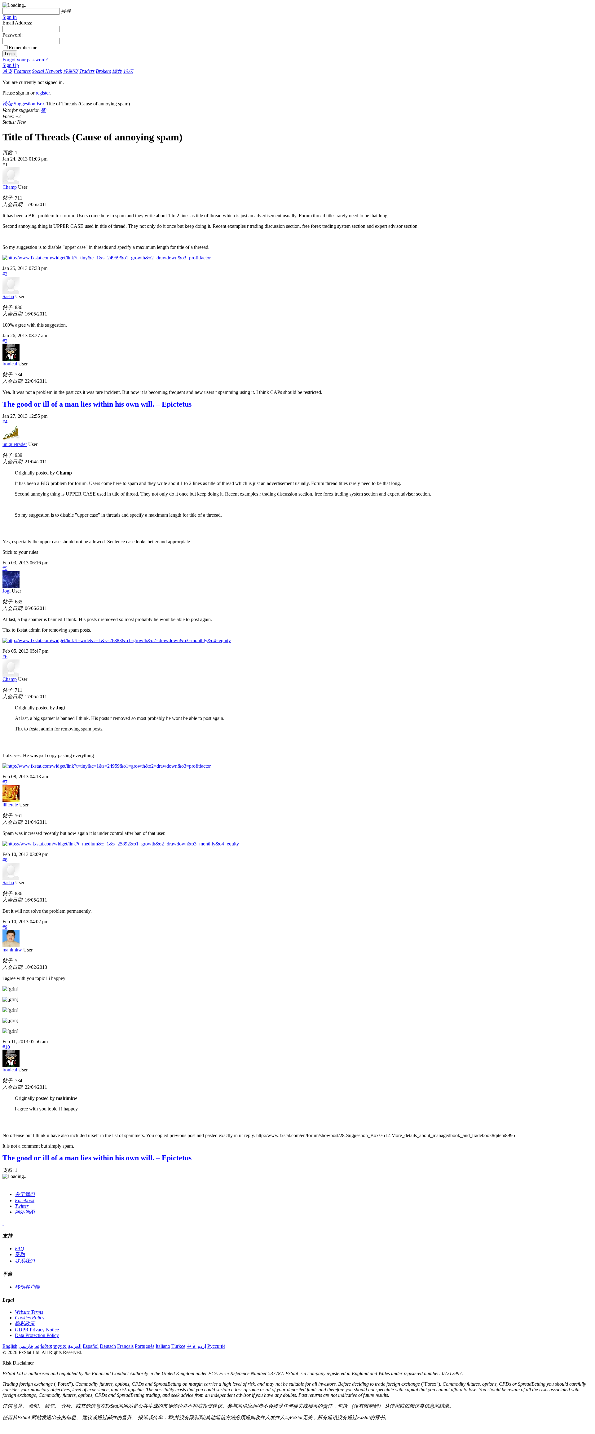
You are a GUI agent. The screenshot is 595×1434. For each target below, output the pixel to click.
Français (125, 1346)
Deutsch (108, 1346)
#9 (4, 927)
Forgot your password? (25, 59)
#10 (6, 1047)
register (43, 92)
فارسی (26, 1346)
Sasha (8, 296)
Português (144, 1346)
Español (91, 1346)
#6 (4, 656)
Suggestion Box (29, 103)
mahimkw (12, 949)
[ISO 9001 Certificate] (3, 1223)
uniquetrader (14, 444)
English (9, 1346)
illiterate (10, 804)
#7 (4, 782)
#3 (4, 341)
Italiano (163, 1346)
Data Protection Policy (37, 1335)
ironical (9, 363)
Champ (9, 187)
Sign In (9, 17)
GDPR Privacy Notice (37, 1329)
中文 (191, 1346)
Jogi (6, 590)
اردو (202, 1346)
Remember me (23, 47)
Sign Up (10, 65)
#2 (4, 273)
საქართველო (50, 1346)
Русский (216, 1346)
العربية (75, 1346)
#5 (4, 568)
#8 (4, 860)
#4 (4, 421)
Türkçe (178, 1346)
